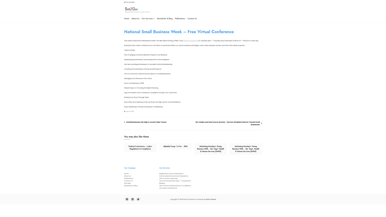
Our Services (147, 18)
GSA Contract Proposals (168, 178)
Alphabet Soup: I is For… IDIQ (175, 146)
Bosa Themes (211, 199)
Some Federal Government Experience (173, 176)
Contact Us (192, 18)
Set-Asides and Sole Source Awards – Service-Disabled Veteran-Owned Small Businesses (227, 123)
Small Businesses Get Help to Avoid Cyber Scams (146, 122)
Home (126, 18)
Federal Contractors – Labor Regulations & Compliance (140, 147)
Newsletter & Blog (165, 18)
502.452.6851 (130, 2)
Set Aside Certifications (168, 188)
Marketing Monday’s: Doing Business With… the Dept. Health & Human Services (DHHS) (210, 149)
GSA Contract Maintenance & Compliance (175, 186)
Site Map (127, 183)
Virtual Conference (191, 41)
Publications (180, 18)
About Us (135, 18)
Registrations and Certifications (171, 173)
